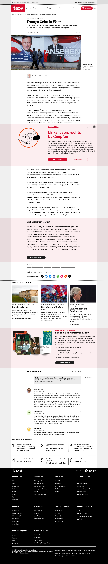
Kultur (14, 489)
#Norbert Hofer (56, 267)
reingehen (15, 524)
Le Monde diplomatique (84, 516)
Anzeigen (15, 543)
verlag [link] (14, 2)
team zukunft (38, 510)
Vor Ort (57, 513)
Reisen (14, 535)
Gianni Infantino (39, 483)
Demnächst (58, 510)
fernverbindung (17, 513)
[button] (94, 8)
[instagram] (94, 471)
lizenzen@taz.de (24, 553)
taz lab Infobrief (39, 519)
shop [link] (28, 2)
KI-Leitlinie (91, 550)
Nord (13, 497)
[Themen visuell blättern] (78, 8)
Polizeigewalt (38, 481)
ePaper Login (38, 540)
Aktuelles (58, 481)
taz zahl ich (80, 486)
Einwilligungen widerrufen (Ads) (65, 556)
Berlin (14, 494)
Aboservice (37, 537)
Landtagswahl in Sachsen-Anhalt (42, 490)
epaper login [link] (91, 2)
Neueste (74, 372)
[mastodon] (86, 471)
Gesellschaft (16, 486)
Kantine (14, 538)
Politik (21, 14)
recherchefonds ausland (84, 489)
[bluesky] (90, 471)
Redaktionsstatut (67, 550)
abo (78, 481)
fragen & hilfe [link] (34, 2)
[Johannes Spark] (29, 390)
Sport (14, 491)
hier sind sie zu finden (46, 382)
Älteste (79, 372)
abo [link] (76, 2)
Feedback (37, 535)
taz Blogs (80, 511)
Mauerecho (15, 519)
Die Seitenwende (60, 486)
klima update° (16, 516)
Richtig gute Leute (39, 486)
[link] (30, 8)
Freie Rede (15, 521)
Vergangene (59, 519)
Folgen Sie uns (80, 471)
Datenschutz (66, 553)
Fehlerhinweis (47, 272)
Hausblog (58, 483)
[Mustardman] (29, 429)
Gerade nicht (88, 127)
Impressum (74, 553)
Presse (57, 491)
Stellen (57, 489)
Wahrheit (15, 500)
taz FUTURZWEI (82, 514)
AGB (80, 553)
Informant (58, 553)
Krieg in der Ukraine (40, 494)
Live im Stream (60, 516)
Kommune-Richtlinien (81, 550)
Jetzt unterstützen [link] (36, 257)
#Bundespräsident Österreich (35, 267)
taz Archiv (80, 519)
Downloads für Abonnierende (43, 543)
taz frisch (36, 513)
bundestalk (15, 510)
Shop (14, 541)
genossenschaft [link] (82, 2)
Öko (13, 483)
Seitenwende (86, 553)
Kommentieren (38, 272)
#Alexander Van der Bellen (68, 267)
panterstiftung (81, 491)
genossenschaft (82, 483)
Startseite (15, 14)
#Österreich (47, 267)
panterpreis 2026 (82, 494)
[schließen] (94, 127)
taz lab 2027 (59, 521)
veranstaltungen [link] (21, 2)
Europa (27, 14)
